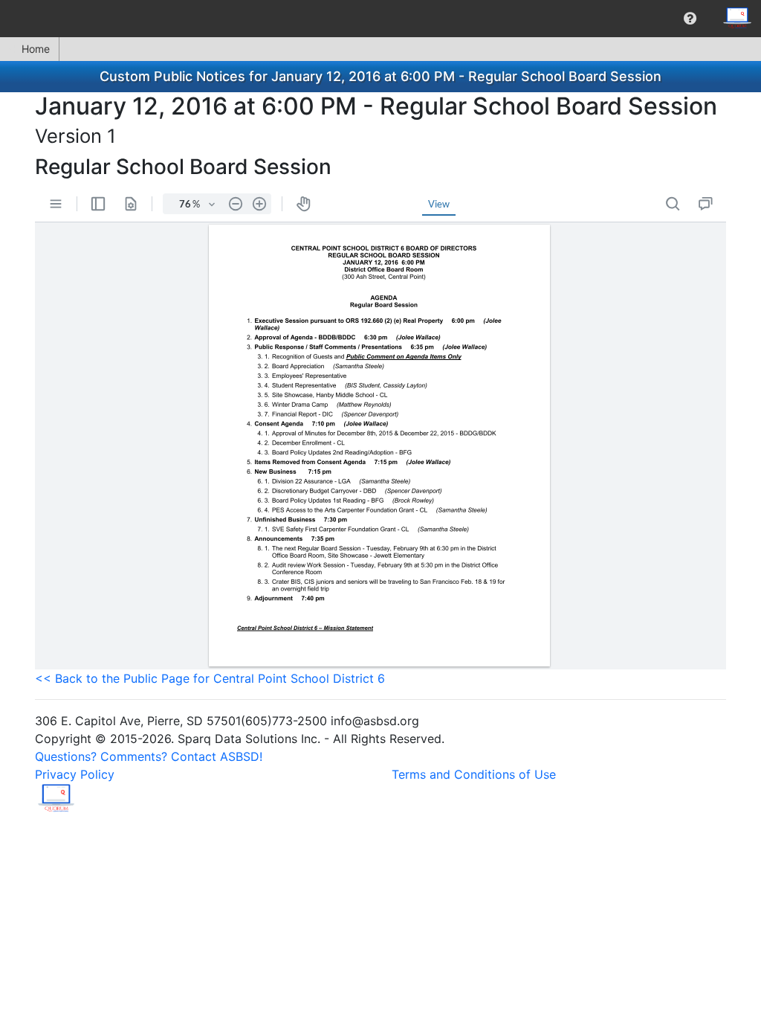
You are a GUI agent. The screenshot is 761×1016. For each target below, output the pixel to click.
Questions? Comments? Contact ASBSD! (148, 756)
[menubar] (380, 18)
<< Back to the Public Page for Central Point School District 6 (210, 678)
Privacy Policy (74, 774)
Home (36, 48)
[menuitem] (690, 18)
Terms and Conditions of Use (474, 774)
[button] (690, 18)
